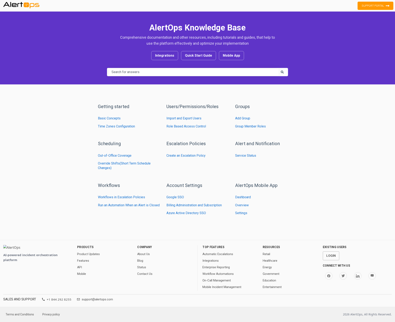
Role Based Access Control (186, 126)
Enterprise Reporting (216, 267)
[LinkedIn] (357, 276)
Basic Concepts (109, 118)
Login (331, 256)
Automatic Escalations (217, 254)
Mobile (81, 274)
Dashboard (243, 197)
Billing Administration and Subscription (194, 205)
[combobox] (194, 72)
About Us (143, 254)
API (79, 267)
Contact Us (144, 274)
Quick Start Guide (198, 55)
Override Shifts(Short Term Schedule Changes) (124, 165)
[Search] (282, 72)
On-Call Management (216, 280)
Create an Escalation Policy (186, 156)
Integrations (164, 55)
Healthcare (270, 260)
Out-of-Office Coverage (114, 156)
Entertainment (272, 287)
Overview (242, 205)
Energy (267, 267)
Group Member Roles (250, 126)
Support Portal (373, 5)
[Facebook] (328, 276)
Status (141, 267)
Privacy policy (51, 314)
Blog (140, 260)
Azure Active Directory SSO (186, 213)
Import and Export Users (183, 118)
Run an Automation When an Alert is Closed (129, 205)
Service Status (245, 156)
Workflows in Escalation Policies (121, 197)
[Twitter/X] (343, 276)
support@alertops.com (97, 299)
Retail (266, 254)
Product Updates (88, 254)
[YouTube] (372, 276)
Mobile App (231, 55)
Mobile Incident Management (221, 287)
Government (271, 274)
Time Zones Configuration (116, 126)
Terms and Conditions (20, 314)
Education (269, 280)
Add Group (242, 118)
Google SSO (175, 197)
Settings (241, 213)
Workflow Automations (218, 274)
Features (83, 260)
